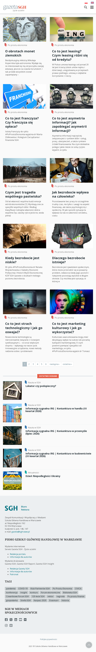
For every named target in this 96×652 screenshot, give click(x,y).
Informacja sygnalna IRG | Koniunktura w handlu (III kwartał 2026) (56, 410)
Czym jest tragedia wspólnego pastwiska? (23, 194)
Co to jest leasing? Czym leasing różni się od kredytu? (70, 55)
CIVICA (78, 588)
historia (65, 600)
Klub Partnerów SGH (40, 588)
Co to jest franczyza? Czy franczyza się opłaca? (22, 122)
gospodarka (12, 600)
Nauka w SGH (34, 382)
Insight (23, 592)
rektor (51, 596)
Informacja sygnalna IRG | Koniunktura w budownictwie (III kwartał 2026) (58, 455)
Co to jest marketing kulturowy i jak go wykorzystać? (69, 327)
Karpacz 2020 (40, 600)
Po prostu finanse (76, 596)
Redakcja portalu (18, 554)
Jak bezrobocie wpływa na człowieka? (70, 194)
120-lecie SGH (38, 596)
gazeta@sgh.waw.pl (21, 531)
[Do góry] (89, 645)
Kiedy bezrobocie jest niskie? (22, 260)
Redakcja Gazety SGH (20, 568)
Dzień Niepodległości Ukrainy (43, 476)
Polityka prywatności (48, 639)
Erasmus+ (54, 600)
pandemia (10, 588)
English (92, 2)
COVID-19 (23, 588)
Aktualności (33, 472)
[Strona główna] (15, 7)
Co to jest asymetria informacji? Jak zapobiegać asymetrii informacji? (69, 124)
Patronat (14, 574)
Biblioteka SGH (70, 592)
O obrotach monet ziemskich (20, 53)
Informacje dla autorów (21, 557)
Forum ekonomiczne (50, 592)
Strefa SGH (25, 600)
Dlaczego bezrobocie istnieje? (68, 260)
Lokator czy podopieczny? (41, 386)
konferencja (11, 592)
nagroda (60, 596)
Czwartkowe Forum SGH (17, 596)
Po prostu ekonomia (17, 45)
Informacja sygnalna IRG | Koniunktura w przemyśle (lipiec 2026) (56, 432)
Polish (86, 2)
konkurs (34, 592)
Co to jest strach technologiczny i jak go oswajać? (23, 327)
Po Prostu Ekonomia (62, 588)
